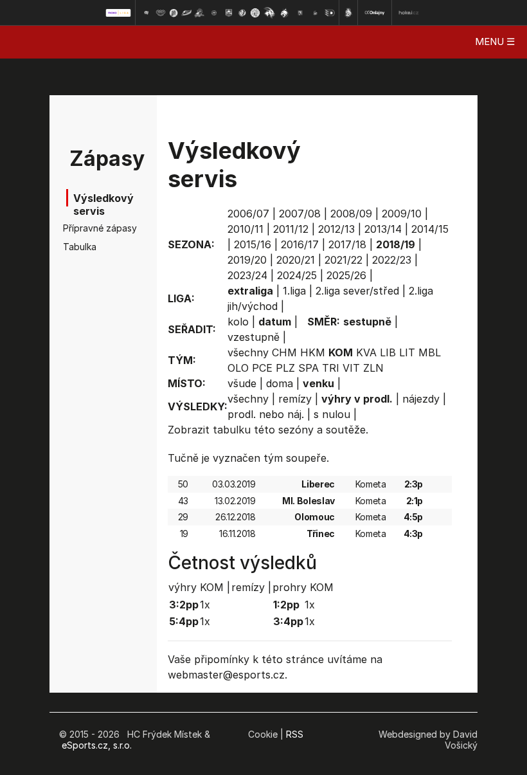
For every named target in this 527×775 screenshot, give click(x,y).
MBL (429, 352)
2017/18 (347, 244)
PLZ (285, 367)
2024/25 (297, 275)
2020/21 (295, 259)
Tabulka (79, 246)
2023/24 (247, 275)
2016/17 (300, 244)
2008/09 (351, 213)
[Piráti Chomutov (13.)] (315, 13)
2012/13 (336, 229)
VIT (351, 367)
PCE (262, 367)
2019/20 (247, 259)
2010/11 (246, 229)
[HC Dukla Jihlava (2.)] (160, 13)
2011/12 (290, 229)
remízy (295, 398)
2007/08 (300, 213)
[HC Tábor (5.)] (199, 13)
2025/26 (346, 275)
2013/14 (383, 229)
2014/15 (430, 229)
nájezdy (421, 398)
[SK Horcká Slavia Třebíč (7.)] (228, 13)
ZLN (373, 367)
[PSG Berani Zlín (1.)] (146, 13)
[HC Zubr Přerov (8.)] (242, 13)
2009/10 (402, 213)
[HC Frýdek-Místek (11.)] (284, 13)
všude (242, 383)
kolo (238, 321)
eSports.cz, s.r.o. (97, 745)
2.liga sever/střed (357, 290)
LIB (388, 352)
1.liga (294, 290)
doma (279, 383)
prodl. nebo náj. (266, 414)
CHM (284, 352)
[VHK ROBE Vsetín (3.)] (173, 13)
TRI (330, 367)
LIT (407, 352)
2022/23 (391, 259)
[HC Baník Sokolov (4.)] (186, 13)
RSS (294, 734)
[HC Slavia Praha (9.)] (255, 13)
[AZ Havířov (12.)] (300, 13)
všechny (248, 352)
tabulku (232, 429)
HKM (312, 352)
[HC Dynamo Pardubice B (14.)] (329, 13)
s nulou (332, 414)
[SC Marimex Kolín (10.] (269, 13)
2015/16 (252, 244)
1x (205, 604)
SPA (308, 367)
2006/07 (248, 213)
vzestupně (254, 337)
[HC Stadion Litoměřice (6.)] (214, 13)
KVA (366, 352)
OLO (238, 367)
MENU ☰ (495, 41)
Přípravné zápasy (86, 228)
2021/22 (343, 259)
